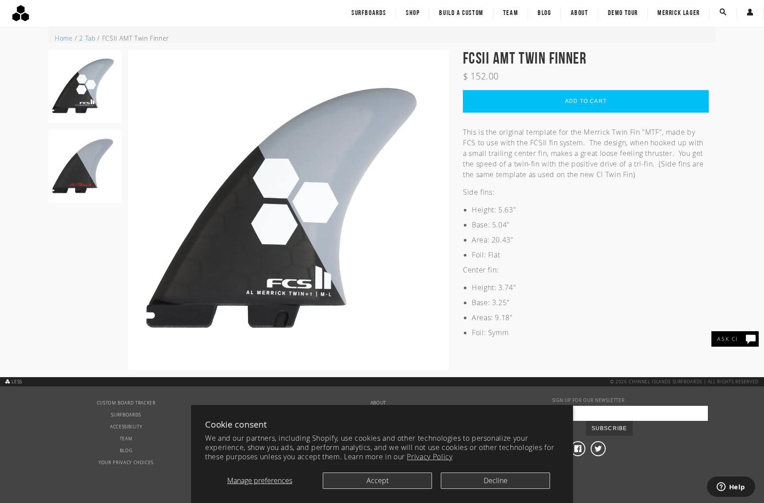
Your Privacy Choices (126, 462)
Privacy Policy (429, 456)
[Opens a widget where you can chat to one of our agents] (731, 488)
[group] (84, 90)
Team (510, 13)
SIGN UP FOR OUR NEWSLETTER (588, 400)
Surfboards (368, 13)
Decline (496, 480)
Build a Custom (461, 13)
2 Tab (87, 38)
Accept (378, 480)
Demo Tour (623, 13)
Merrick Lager (678, 13)
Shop (413, 13)
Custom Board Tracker (126, 403)
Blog (544, 13)
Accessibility (126, 427)
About (579, 13)
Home (64, 38)
